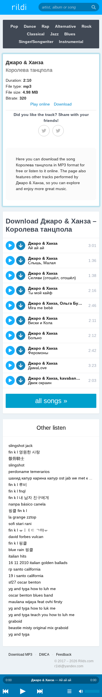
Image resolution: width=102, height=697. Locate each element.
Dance (30, 26)
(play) (10, 245)
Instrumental (71, 41)
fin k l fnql (17, 491)
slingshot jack (20, 445)
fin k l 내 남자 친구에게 (28, 497)
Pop (14, 26)
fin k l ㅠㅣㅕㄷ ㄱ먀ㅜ (28, 530)
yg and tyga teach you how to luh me (41, 614)
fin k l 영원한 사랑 (24, 452)
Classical (35, 34)
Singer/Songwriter (36, 41)
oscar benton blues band (30, 595)
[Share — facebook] (44, 130)
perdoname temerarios (29, 471)
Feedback (63, 655)
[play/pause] (22, 691)
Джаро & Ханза (43, 243)
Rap (45, 26)
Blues (69, 34)
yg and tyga (18, 634)
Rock (87, 26)
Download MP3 (20, 655)
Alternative (65, 26)
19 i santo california (25, 575)
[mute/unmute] (81, 691)
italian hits (17, 556)
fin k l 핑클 (17, 543)
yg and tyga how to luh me (32, 588)
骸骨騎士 (16, 458)
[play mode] (69, 691)
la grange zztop (22, 517)
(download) (20, 245)
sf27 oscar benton (24, 582)
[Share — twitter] (58, 130)
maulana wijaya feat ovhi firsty (35, 601)
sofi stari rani (19, 523)
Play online (40, 104)
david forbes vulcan (25, 536)
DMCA (44, 655)
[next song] (39, 691)
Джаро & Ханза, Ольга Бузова (58, 303)
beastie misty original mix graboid (38, 627)
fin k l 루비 (17, 484)
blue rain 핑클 (20, 549)
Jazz (54, 34)
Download (63, 104)
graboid (15, 621)
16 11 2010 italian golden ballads (37, 562)
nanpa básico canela (27, 504)
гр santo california (24, 569)
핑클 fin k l (17, 510)
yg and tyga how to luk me (32, 608)
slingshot (16, 465)
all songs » (51, 401)
